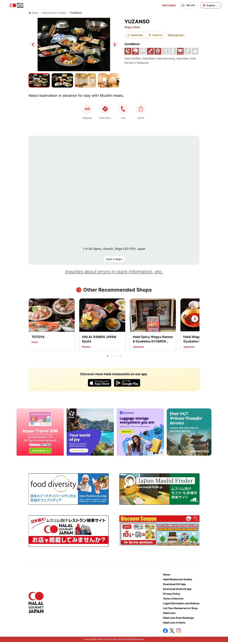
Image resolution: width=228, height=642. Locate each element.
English (211, 5)
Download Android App (177, 588)
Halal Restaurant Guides (177, 579)
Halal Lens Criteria (174, 622)
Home (166, 574)
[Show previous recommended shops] (33, 318)
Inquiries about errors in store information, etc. (114, 271)
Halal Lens (169, 612)
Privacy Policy (171, 593)
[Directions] (105, 109)
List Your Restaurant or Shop (180, 608)
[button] (123, 109)
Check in (157, 35)
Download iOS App (174, 584)
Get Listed (169, 5)
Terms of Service (173, 598)
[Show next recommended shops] (194, 318)
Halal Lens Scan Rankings (178, 617)
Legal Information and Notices (181, 603)
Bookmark (137, 35)
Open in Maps (114, 259)
